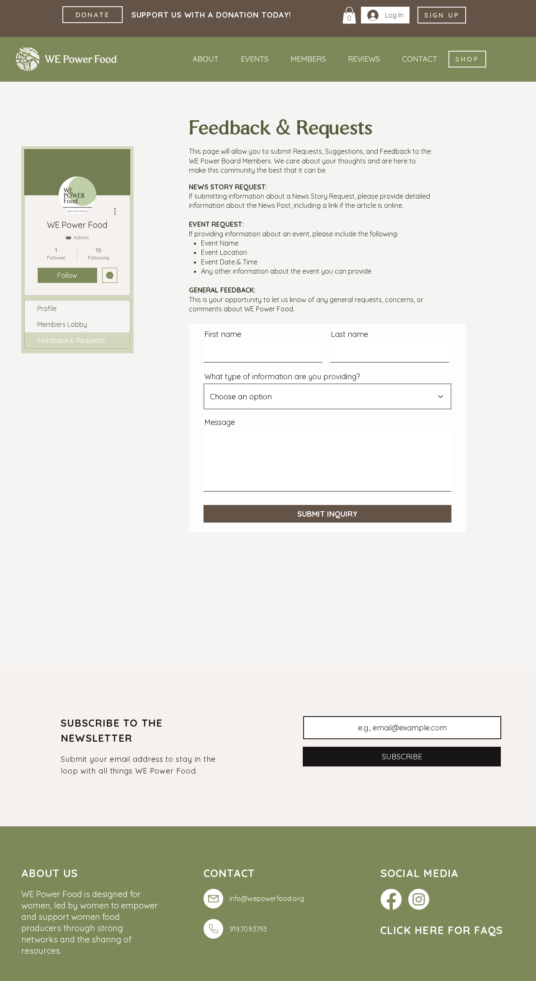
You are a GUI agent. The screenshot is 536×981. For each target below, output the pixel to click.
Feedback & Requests (71, 340)
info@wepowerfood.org (266, 898)
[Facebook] (391, 899)
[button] (349, 15)
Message (219, 422)
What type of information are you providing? (282, 376)
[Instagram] (418, 899)
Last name (349, 334)
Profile (47, 308)
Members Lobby (62, 324)
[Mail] (213, 899)
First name (222, 334)
